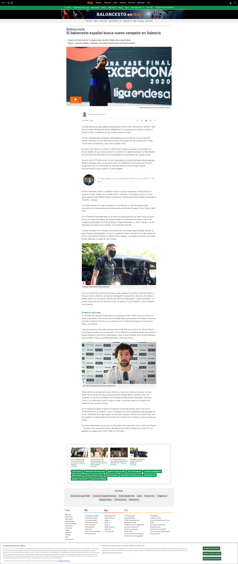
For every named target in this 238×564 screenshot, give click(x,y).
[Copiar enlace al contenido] (155, 120)
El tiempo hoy (149, 496)
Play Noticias (134, 500)
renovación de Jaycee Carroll (138, 155)
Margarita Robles (105, 500)
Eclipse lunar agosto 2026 (80, 496)
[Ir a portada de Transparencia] (148, 511)
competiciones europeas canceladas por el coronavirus (112, 138)
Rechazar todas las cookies (212, 553)
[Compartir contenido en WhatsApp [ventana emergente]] (150, 120)
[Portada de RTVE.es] (90, 3)
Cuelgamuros (162, 496)
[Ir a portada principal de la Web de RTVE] (74, 510)
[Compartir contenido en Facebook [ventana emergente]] (137, 120)
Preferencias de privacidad (212, 558)
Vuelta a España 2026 (126, 496)
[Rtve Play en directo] (8, 3)
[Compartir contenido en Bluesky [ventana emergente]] (146, 120)
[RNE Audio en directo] (11, 3)
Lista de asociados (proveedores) (112, 552)
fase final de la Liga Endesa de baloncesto (102, 127)
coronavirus (129, 129)
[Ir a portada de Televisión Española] (94, 511)
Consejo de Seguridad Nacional (104, 496)
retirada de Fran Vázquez (142, 411)
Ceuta (139, 496)
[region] (119, 553)
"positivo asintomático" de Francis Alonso (99, 222)
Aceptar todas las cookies (211, 548)
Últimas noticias (120, 500)
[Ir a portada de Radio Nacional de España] (113, 511)
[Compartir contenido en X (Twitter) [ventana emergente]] (141, 120)
